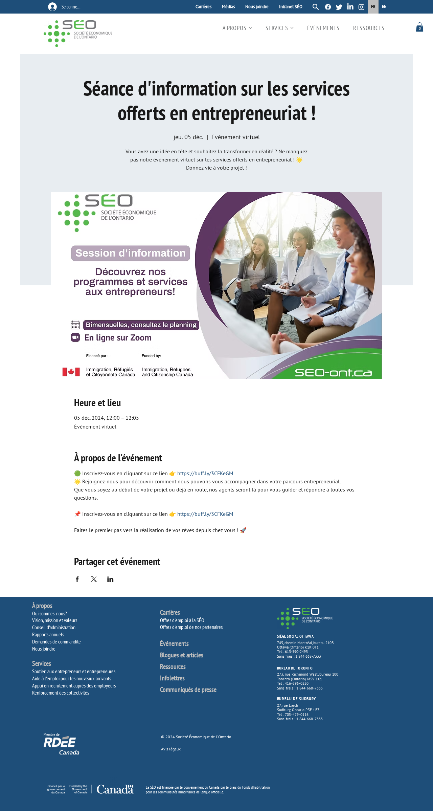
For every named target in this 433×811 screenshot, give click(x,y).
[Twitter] (339, 7)
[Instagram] (361, 7)
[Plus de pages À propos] (250, 27)
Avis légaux (171, 748)
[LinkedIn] (350, 7)
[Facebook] (328, 7)
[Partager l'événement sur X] (94, 579)
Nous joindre (43, 648)
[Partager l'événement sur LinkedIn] (110, 579)
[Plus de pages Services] (292, 27)
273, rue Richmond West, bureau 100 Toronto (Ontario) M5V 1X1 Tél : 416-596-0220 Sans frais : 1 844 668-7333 (308, 681)
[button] (420, 26)
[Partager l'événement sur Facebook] (77, 579)
